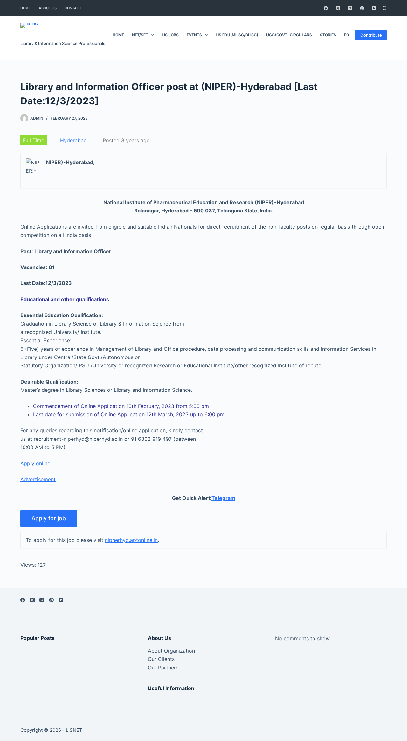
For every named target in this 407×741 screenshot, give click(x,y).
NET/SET (140, 34)
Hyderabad (73, 140)
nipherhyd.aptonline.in (131, 540)
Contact (73, 8)
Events (194, 34)
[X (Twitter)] (338, 8)
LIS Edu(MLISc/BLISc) (237, 34)
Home (25, 8)
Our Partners (163, 667)
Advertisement (38, 479)
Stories (328, 34)
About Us (48, 8)
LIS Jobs (170, 34)
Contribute (371, 35)
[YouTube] (374, 8)
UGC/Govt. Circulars (289, 34)
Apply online (35, 463)
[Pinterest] (362, 8)
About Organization (171, 651)
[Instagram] (350, 8)
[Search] (385, 8)
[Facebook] (326, 8)
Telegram (223, 498)
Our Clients (161, 659)
